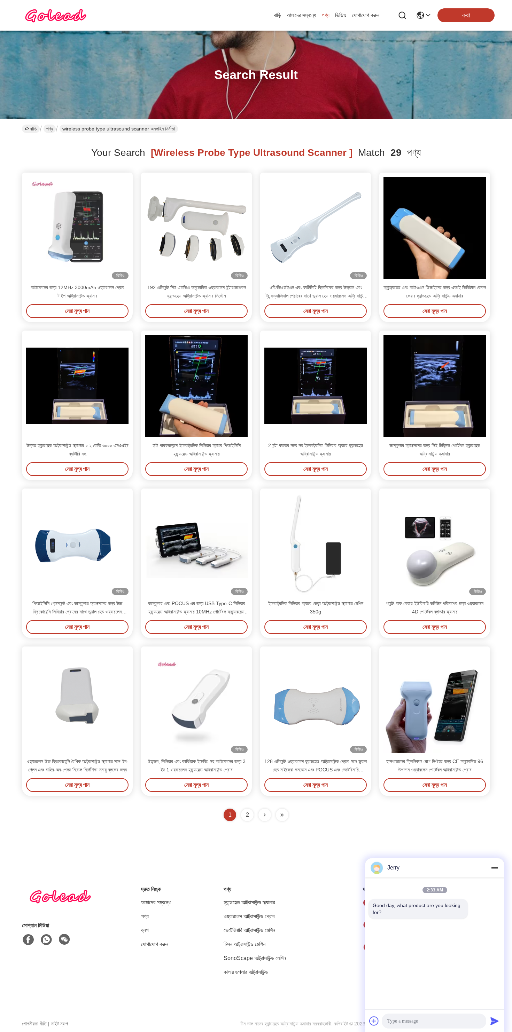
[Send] (494, 1021)
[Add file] (374, 1021)
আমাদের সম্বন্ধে (301, 15)
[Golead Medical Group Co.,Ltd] (55, 15)
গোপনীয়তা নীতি (34, 1023)
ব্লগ (145, 930)
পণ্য (325, 15)
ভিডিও (341, 15)
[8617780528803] (46, 940)
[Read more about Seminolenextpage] (264, 815)
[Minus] (494, 868)
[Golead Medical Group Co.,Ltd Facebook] (28, 940)
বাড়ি (277, 15)
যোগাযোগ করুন (365, 15)
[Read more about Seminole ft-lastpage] (282, 815)
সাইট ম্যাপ (59, 1023)
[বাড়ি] (60, 905)
